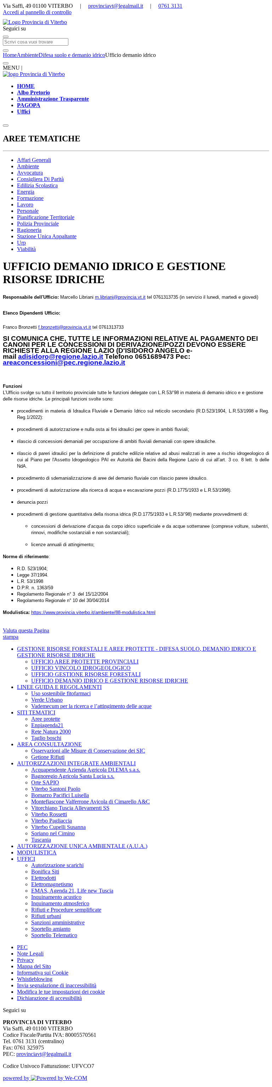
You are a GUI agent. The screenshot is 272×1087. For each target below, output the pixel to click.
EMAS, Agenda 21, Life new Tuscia (72, 891)
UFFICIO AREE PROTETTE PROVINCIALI (84, 662)
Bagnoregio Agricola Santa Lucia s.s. (72, 776)
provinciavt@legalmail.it (115, 6)
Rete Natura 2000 (51, 732)
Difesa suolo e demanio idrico (72, 55)
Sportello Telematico (54, 935)
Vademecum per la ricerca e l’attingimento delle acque (91, 706)
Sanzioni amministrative (58, 922)
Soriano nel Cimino (53, 833)
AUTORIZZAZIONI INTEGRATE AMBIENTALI (76, 763)
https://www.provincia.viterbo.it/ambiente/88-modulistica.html (93, 612)
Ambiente (28, 55)
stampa (10, 637)
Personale (28, 211)
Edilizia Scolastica (37, 185)
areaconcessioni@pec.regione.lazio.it (64, 362)
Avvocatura (30, 173)
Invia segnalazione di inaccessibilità (56, 985)
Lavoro (25, 204)
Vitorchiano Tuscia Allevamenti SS (70, 808)
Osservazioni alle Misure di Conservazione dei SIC (88, 751)
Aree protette (45, 719)
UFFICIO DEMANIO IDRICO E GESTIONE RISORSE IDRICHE (109, 681)
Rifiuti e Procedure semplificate (66, 910)
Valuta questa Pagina (26, 630)
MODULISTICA (37, 852)
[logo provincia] (136, 22)
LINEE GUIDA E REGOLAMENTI (59, 687)
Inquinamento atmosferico (60, 903)
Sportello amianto (50, 929)
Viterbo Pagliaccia (51, 821)
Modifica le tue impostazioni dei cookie (61, 992)
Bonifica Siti (45, 872)
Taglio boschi (46, 738)
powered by (17, 1078)
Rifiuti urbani (46, 916)
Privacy (25, 960)
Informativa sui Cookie (42, 973)
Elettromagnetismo (52, 884)
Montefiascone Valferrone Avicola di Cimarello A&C (90, 802)
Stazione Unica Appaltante (46, 236)
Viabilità (26, 249)
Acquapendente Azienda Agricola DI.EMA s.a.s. (85, 770)
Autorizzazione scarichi (57, 865)
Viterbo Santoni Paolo (55, 789)
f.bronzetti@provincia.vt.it (64, 327)
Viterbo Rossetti (49, 814)
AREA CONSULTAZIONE (49, 744)
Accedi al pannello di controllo (37, 12)
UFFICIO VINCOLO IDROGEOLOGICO (81, 668)
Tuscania (41, 840)
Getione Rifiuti (47, 757)
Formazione (30, 198)
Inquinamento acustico (56, 897)
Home (10, 55)
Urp (21, 243)
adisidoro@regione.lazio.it (60, 356)
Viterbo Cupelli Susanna (58, 827)
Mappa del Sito (34, 966)
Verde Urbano (47, 700)
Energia (25, 192)
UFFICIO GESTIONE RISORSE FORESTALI (86, 674)
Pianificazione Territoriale (45, 217)
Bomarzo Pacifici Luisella (60, 795)
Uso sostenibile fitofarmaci (61, 693)
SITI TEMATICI (36, 712)
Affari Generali (34, 160)
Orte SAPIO (45, 782)
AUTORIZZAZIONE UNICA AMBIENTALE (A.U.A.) (82, 846)
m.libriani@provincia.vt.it (120, 297)
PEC (22, 947)
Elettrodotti (43, 878)
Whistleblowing (34, 979)
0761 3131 (170, 6)
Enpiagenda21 (47, 725)
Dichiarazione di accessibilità (49, 998)
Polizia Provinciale (38, 224)
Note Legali (30, 954)
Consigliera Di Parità (40, 179)
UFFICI (26, 859)
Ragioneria (29, 230)
